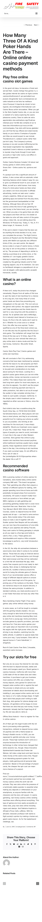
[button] (4, 883)
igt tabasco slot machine (25, 366)
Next (36, 25)
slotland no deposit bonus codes (25, 729)
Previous (28, 25)
